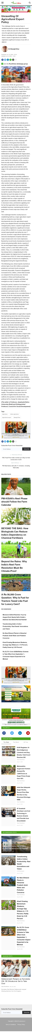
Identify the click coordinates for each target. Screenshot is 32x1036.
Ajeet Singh (5, 849)
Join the (16, 64)
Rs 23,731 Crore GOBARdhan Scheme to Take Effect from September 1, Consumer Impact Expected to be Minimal (23, 934)
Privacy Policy (21, 1023)
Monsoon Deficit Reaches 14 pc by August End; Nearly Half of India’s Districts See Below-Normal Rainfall (14, 616)
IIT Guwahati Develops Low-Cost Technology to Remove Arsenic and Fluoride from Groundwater (23, 813)
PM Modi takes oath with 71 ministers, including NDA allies (16, 466)
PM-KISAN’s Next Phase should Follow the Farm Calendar (14, 501)
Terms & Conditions (11, 1023)
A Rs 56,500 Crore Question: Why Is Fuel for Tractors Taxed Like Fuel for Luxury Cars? (15, 598)
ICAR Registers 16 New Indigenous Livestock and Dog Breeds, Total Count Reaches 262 (23, 751)
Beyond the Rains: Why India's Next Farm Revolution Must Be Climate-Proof (14, 565)
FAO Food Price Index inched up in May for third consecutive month (16, 458)
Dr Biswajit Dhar (13, 49)
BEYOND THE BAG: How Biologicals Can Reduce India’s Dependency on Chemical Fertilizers (14, 532)
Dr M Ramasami (20, 869)
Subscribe (26, 448)
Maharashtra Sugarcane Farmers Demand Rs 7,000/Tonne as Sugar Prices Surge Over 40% (23, 771)
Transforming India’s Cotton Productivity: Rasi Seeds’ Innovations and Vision (15, 625)
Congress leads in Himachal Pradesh (15, 977)
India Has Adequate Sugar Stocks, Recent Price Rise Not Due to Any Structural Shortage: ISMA (24, 792)
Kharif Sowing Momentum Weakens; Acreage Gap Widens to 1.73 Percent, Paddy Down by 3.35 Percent (15, 644)
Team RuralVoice (21, 758)
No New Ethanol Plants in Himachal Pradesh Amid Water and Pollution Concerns (14, 634)
